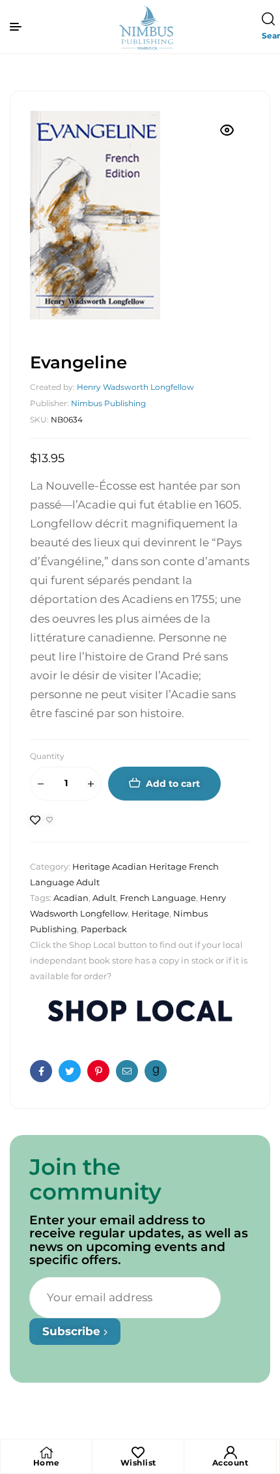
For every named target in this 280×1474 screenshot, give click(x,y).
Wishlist (138, 1462)
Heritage (150, 913)
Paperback (104, 929)
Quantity (47, 756)
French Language (158, 897)
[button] (227, 130)
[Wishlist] (138, 1452)
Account (230, 1462)
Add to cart (173, 783)
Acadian (71, 897)
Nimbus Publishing (108, 403)
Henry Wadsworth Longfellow (135, 387)
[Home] (46, 1452)
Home (46, 1462)
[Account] (230, 1452)
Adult (104, 897)
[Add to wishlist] (41, 820)
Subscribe (73, 1331)
